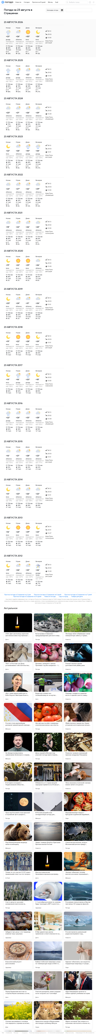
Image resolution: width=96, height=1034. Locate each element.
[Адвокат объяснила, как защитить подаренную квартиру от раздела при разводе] (78, 955)
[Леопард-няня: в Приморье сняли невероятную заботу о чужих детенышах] (78, 627)
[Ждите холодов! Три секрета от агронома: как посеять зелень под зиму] (78, 1015)
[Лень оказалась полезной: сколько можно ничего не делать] (78, 777)
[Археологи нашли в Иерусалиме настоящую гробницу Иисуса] (48, 1015)
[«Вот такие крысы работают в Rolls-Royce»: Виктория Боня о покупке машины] (18, 687)
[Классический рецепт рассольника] (18, 955)
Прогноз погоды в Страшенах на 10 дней (27, 596)
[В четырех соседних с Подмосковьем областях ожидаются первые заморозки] (18, 777)
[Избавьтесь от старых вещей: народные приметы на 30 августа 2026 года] (48, 777)
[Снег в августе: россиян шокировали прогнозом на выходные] (18, 896)
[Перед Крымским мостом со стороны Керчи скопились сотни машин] (18, 985)
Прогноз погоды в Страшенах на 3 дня (17, 594)
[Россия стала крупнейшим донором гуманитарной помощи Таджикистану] (18, 717)
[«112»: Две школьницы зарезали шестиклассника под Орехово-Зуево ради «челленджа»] (18, 627)
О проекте (24, 1032)
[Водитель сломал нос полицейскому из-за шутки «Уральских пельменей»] (48, 687)
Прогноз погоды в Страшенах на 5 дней (47, 594)
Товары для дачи (77, 596)
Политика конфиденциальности (37, 1032)
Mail (3, 1032)
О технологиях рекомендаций (56, 1032)
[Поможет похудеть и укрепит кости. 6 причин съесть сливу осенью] (78, 687)
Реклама (16, 1032)
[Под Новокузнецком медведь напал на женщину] (18, 836)
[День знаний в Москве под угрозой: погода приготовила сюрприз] (48, 747)
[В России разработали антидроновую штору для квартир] (48, 806)
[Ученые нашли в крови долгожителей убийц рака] (78, 657)
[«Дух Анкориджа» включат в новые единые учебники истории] (78, 985)
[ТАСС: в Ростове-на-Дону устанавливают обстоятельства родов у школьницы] (18, 657)
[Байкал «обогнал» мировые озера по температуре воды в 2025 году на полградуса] (48, 955)
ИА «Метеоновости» (88, 1032)
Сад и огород (63, 596)
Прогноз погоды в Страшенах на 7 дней (78, 594)
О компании (9, 1032)
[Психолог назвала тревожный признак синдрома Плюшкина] (78, 747)
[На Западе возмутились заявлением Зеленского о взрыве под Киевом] (18, 747)
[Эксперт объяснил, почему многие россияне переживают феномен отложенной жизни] (78, 866)
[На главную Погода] (8, 2)
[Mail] (3, 2)
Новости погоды (50, 596)
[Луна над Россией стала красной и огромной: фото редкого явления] (18, 806)
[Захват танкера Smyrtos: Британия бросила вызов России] (48, 836)
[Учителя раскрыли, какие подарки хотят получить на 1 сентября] (48, 985)
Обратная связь (69, 1032)
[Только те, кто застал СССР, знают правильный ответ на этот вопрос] (18, 866)
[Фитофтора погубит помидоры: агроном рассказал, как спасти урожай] (48, 717)
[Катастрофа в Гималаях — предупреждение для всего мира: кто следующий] (48, 627)
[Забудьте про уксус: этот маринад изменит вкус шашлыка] (18, 926)
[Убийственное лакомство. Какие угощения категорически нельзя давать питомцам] (78, 717)
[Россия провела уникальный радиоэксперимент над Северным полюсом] (78, 926)
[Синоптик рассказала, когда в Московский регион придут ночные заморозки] (78, 836)
